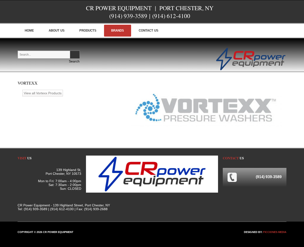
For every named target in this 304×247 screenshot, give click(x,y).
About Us (57, 30)
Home (29, 30)
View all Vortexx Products (43, 93)
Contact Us (148, 30)
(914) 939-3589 (128, 16)
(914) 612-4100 (171, 16)
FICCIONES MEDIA (274, 232)
